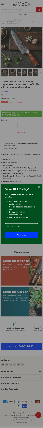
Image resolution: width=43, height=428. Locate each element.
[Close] (39, 186)
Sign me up (21, 235)
